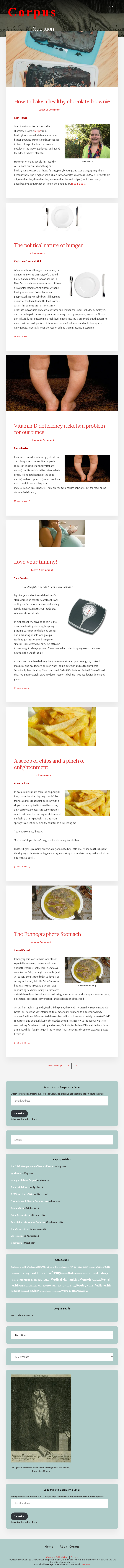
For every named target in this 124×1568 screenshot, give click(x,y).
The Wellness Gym (19, 1229)
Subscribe (19, 1113)
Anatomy (65, 1267)
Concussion (15, 1274)
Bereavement (81, 1267)
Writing (84, 1291)
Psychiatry (90, 1286)
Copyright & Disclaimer (57, 1557)
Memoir (85, 1279)
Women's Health (70, 1291)
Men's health (96, 1280)
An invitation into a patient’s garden (28, 1222)
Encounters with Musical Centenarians (29, 1201)
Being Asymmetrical (20, 1215)
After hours (31, 1267)
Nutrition (50, 1286)
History (102, 1273)
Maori (47, 1280)
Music (21, 1286)
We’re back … (17, 1236)
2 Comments (37, 253)
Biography (92, 1267)
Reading (15, 1291)
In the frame (16, 1243)
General (79, 1274)
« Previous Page (54, 1067)
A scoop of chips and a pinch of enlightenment (49, 763)
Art (71, 1266)
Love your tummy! (35, 561)
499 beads (16, 1173)
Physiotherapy (70, 1286)
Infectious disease (29, 1279)
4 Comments (43, 775)
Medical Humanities (65, 1279)
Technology (57, 1291)
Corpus (32, 12)
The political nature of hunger (48, 245)
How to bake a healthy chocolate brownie (62, 101)
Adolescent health (18, 1267)
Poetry (81, 1285)
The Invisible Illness (20, 1187)
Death (33, 1273)
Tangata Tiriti (17, 1208)
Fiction (72, 1273)
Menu (112, 7)
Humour (15, 1280)
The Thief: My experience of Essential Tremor (32, 1166)
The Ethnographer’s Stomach (47, 934)
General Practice (89, 1274)
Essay (56, 1273)
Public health (103, 1285)
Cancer (101, 1267)
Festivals (64, 1274)
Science (42, 1291)
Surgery (49, 1291)
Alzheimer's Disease (52, 1267)
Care (108, 1266)
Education (44, 1273)
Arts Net (86, 1564)
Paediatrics (59, 1286)
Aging (39, 1267)
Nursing (42, 1286)
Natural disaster (31, 1286)
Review (34, 1290)
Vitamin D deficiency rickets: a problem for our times (59, 428)
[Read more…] (79, 184)
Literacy (42, 1280)
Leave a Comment (49, 109)
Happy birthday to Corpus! (24, 1180)
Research (25, 1291)
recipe (37, 131)
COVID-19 (24, 1273)
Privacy (74, 1557)
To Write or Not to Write (22, 1194)
